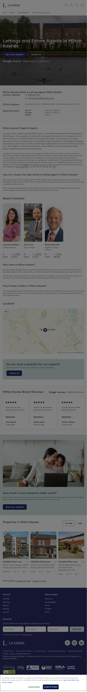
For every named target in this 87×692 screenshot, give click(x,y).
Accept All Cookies (50, 687)
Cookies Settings (34, 687)
